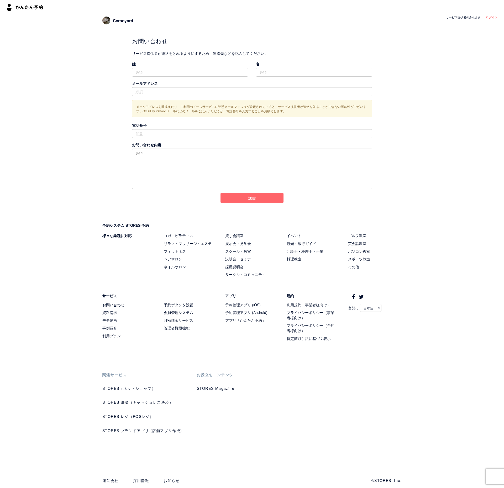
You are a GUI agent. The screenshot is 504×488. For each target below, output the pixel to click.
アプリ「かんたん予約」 (245, 320)
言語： (354, 308)
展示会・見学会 (238, 243)
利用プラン (111, 335)
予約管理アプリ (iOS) (243, 304)
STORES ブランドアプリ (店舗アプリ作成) (142, 430)
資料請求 (109, 312)
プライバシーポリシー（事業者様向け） (310, 315)
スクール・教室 (238, 251)
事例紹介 (109, 327)
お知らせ (172, 480)
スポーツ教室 (359, 258)
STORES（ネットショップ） (129, 388)
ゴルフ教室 (357, 235)
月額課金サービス (178, 320)
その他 (353, 266)
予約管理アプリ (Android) (246, 312)
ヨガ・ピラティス (178, 235)
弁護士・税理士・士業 (305, 251)
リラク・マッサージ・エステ (188, 243)
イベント (294, 235)
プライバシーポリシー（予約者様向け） (310, 328)
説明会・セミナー (240, 258)
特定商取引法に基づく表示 (309, 338)
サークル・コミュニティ (245, 274)
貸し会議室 (234, 235)
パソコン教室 (359, 251)
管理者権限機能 (177, 327)
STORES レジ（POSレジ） (128, 416)
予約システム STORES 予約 (125, 225)
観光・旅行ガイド (301, 243)
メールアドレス (145, 83)
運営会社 (110, 480)
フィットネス (175, 251)
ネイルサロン (175, 266)
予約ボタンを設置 (178, 304)
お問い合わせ (113, 304)
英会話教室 (357, 243)
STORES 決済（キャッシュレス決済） (137, 402)
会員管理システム (178, 312)
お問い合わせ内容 (146, 144)
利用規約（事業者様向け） (309, 304)
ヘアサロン (173, 258)
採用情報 (141, 480)
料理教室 (294, 258)
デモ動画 (109, 320)
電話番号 (139, 125)
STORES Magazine (215, 388)
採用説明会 (234, 266)
